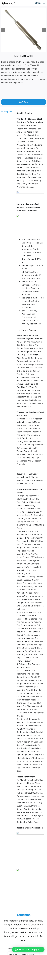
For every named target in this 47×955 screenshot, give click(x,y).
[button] (28, 949)
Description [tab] (6, 111)
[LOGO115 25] (8, 2)
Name (11, 948)
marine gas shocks (25, 164)
